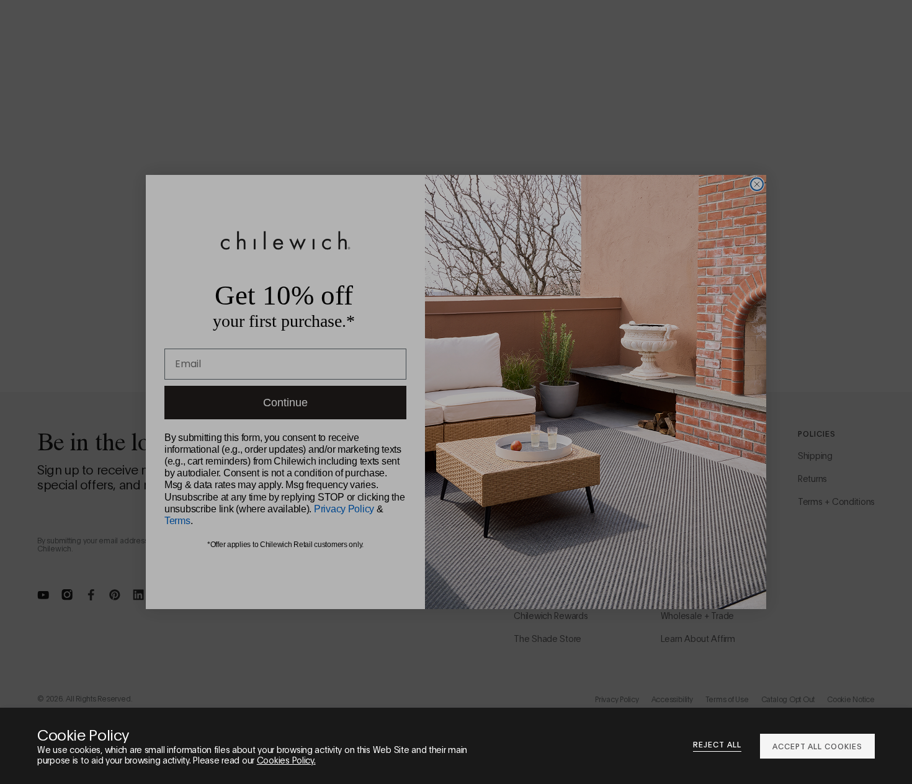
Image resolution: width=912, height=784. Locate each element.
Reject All (717, 744)
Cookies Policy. (286, 759)
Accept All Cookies (817, 746)
